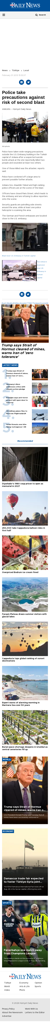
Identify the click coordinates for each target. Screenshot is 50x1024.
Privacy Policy (8, 1009)
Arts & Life (24, 986)
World (7, 986)
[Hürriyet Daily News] (25, 6)
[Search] (36, 15)
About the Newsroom (12, 1013)
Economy (23, 983)
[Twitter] (28, 82)
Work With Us (31, 1009)
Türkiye (15, 71)
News (5, 71)
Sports (38, 986)
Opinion (38, 983)
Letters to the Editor (35, 1013)
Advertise (6, 1016)
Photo (22, 990)
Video (7, 990)
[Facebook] (21, 82)
